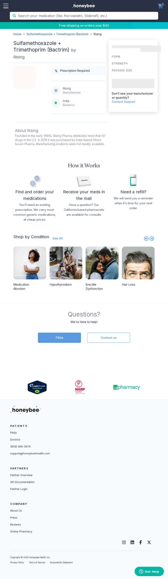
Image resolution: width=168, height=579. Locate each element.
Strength (120, 63)
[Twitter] (149, 542)
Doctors (15, 439)
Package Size (122, 70)
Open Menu (5, 6)
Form (116, 56)
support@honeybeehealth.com (30, 453)
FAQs (59, 338)
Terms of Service (37, 562)
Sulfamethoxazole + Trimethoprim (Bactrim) (57, 34)
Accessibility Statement (61, 562)
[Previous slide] (146, 238)
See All (57, 238)
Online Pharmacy (21, 531)
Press (13, 517)
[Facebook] (140, 542)
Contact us (109, 338)
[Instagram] (123, 542)
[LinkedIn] (132, 542)
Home (17, 34)
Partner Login (18, 489)
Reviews (15, 524)
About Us (16, 510)
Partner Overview (21, 475)
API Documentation (22, 482)
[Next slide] (152, 238)
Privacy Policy (17, 562)
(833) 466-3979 (20, 446)
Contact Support (123, 101)
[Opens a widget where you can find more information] (149, 572)
